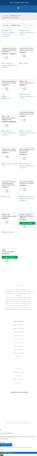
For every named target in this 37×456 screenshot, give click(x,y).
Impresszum (18, 382)
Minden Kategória (14, 47)
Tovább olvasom (3, 125)
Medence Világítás (6, 47)
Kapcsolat (18, 375)
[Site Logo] (22, 8)
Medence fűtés (18, 335)
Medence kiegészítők (18, 353)
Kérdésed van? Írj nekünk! (19, 392)
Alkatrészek (18, 356)
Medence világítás (18, 346)
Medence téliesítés (18, 349)
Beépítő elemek (18, 342)
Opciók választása (3, 57)
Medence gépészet (18, 332)
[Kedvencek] (30, 9)
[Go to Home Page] (2, 16)
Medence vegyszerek (18, 328)
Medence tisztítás (18, 325)
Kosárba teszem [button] (20, 55)
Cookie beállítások (18, 379)
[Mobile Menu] (4, 9)
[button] (6, 25)
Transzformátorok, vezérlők (17, 79)
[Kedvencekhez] (6, 57)
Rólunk (18, 368)
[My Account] (28, 9)
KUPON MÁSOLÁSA (6, 444)
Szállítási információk (18, 372)
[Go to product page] (10, 37)
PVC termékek (18, 339)
